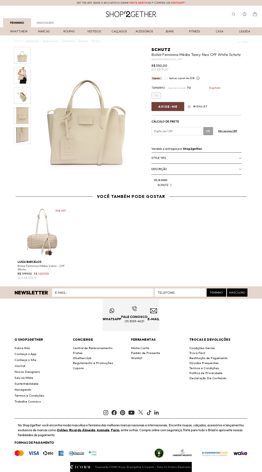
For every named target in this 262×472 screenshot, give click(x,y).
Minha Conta (140, 348)
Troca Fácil (197, 353)
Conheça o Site (25, 360)
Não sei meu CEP (227, 131)
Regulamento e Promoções (93, 363)
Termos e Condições (29, 395)
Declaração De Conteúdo (208, 378)
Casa (220, 31)
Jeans (169, 31)
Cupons (78, 368)
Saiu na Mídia (24, 378)
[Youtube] (131, 412)
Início (18, 40)
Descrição (159, 169)
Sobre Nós (22, 348)
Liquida (244, 31)
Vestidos (94, 31)
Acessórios (144, 31)
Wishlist (136, 358)
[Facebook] (114, 412)
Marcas (44, 31)
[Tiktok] (149, 412)
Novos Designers (27, 372)
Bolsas (83, 40)
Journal (20, 366)
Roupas (69, 31)
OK (208, 131)
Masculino (45, 23)
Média (95, 40)
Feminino (17, 23)
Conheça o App (26, 354)
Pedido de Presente (145, 353)
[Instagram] (105, 412)
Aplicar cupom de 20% (182, 78)
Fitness (194, 31)
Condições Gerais (202, 348)
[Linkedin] (156, 412)
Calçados (119, 31)
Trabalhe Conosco (28, 401)
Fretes (78, 353)
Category (68, 40)
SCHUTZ (161, 49)
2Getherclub (82, 358)
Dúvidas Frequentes (204, 363)
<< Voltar (243, 41)
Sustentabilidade (26, 384)
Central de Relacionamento (93, 348)
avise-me (168, 106)
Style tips (158, 158)
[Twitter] (141, 412)
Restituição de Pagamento (208, 358)
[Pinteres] (122, 412)
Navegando (23, 389)
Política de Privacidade (206, 373)
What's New (19, 31)
